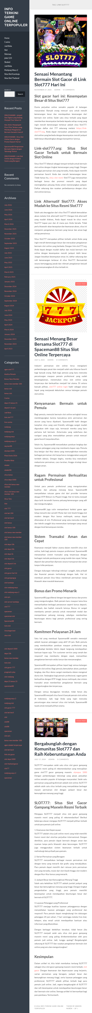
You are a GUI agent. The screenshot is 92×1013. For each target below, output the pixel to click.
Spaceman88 (9, 621)
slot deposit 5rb (10, 564)
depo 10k (7, 653)
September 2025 (10, 243)
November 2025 (10, 234)
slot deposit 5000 (10, 649)
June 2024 (8, 315)
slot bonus (8, 523)
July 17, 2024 (40, 759)
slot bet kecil (9, 518)
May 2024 (8, 320)
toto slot (7, 626)
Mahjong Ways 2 (11, 70)
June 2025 (8, 258)
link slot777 (8, 417)
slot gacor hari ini (10, 573)
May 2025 (8, 262)
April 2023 (8, 349)
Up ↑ (76, 1008)
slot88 (6, 722)
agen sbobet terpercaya (13, 745)
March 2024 (9, 330)
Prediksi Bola (9, 460)
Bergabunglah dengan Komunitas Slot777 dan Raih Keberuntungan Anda (60, 749)
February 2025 (9, 277)
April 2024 (8, 325)
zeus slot (7, 635)
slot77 (6, 768)
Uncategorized (9, 631)
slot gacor (8, 568)
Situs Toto (8, 499)
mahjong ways (9, 436)
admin (57, 90)
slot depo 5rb (9, 559)
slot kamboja (9, 583)
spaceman (8, 611)
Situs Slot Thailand (11, 78)
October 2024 (9, 296)
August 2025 (9, 248)
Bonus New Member (11, 379)
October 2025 (9, 238)
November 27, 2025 (43, 90)
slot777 (7, 607)
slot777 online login (58, 386)
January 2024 (9, 334)
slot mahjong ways (11, 587)
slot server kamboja (11, 602)
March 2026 (9, 224)
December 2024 (10, 286)
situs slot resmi (56, 177)
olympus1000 (9, 451)
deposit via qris (10, 408)
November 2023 (10, 344)
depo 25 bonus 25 (10, 403)
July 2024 (8, 310)
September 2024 (10, 301)
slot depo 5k (8, 554)
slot (5, 717)
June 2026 (8, 210)
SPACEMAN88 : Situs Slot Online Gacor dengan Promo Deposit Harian (13, 139)
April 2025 (8, 267)
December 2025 (10, 229)
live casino (8, 422)
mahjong (7, 427)
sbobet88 (7, 470)
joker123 (8, 58)
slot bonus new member (13, 532)
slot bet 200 (8, 513)
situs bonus (8, 475)
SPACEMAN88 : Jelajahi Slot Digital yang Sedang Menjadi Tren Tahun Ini (13, 117)
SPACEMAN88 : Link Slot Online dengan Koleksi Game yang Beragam (13, 158)
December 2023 (10, 339)
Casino (7, 42)
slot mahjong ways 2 (11, 592)
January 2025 (9, 282)
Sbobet (7, 62)
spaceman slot (9, 616)
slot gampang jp (10, 578)
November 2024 (10, 291)
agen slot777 (9, 369)
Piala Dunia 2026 (10, 456)
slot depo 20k (9, 549)
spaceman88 (9, 686)
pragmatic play (9, 672)
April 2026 (8, 219)
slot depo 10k (9, 544)
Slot (6, 50)
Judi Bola (8, 46)
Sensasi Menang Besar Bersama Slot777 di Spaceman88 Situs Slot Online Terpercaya (56, 346)
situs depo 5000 (10, 480)
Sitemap (7, 54)
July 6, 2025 (39, 360)
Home (6, 38)
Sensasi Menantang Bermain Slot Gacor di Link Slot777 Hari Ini (60, 79)
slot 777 (7, 508)
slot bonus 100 (9, 527)
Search (7, 90)
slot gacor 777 (9, 667)
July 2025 (8, 253)
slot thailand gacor (11, 764)
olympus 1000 (80, 772)
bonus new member (11, 658)
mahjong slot (9, 432)
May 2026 (8, 215)
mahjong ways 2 (10, 441)
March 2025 (9, 272)
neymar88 (8, 446)
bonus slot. (8, 393)
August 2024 (9, 306)
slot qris (7, 597)
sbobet (6, 465)
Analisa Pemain (10, 374)
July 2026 (8, 205)
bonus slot (8, 389)
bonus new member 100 (13, 384)
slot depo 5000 (9, 759)
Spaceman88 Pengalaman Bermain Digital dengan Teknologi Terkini (13, 148)
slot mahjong (9, 677)
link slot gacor (9, 754)
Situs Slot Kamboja (12, 74)
